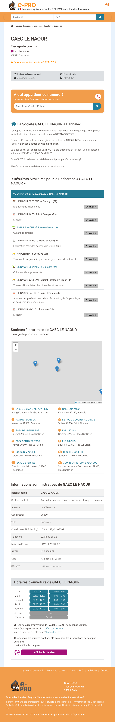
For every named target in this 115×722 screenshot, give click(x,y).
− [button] (16, 349)
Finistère (48, 26)
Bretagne (38, 26)
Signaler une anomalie (25, 78)
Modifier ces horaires (52, 628)
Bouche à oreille (69, 74)
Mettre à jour (68, 78)
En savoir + (91, 207)
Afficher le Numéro (44, 652)
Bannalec (58, 26)
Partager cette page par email (28, 74)
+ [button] (16, 345)
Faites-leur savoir (55, 632)
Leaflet (77, 402)
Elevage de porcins (23, 26)
